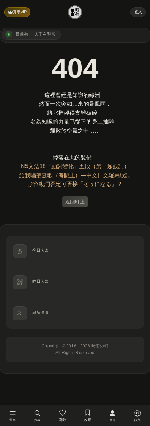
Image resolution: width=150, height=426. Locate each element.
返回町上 (75, 201)
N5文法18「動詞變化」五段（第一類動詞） (75, 166)
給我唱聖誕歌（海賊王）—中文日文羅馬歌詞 (75, 175)
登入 (138, 12)
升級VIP (20, 12)
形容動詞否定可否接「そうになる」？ (75, 184)
